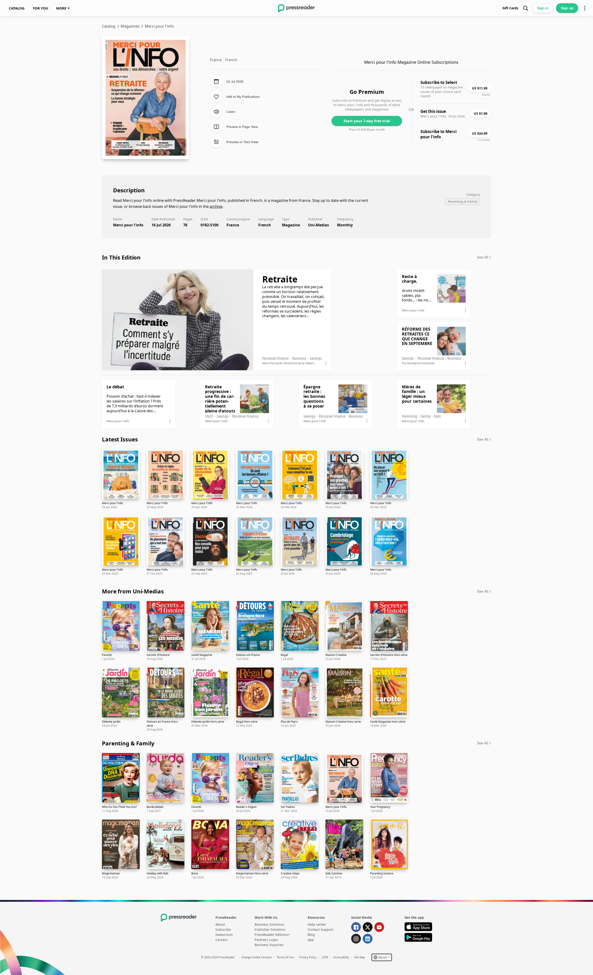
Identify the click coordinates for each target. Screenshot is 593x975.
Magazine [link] (291, 225)
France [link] (233, 225)
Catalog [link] (108, 26)
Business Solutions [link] (269, 924)
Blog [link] (311, 934)
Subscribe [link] (223, 929)
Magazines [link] (130, 26)
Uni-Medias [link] (318, 225)
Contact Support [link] (320, 929)
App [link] (311, 939)
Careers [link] (221, 939)
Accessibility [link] (341, 957)
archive (216, 206)
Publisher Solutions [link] (270, 929)
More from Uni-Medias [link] (133, 591)
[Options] (584, 8)
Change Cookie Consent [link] (256, 957)
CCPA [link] (325, 957)
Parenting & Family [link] (128, 743)
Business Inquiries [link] (269, 945)
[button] (382, 957)
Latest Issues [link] (120, 439)
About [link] (220, 924)
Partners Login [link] (266, 939)
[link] (17, 8)
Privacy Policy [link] (307, 957)
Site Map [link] (359, 957)
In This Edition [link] (121, 257)
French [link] (264, 225)
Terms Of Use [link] (285, 957)
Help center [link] (317, 924)
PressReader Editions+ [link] (272, 934)
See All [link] (482, 257)
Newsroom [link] (224, 934)
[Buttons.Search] (525, 8)
